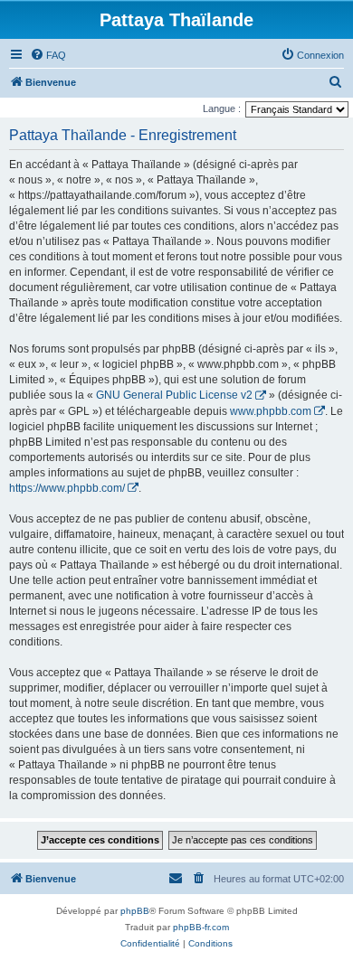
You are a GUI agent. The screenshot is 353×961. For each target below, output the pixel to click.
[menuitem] (48, 55)
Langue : (222, 108)
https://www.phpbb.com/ (67, 488)
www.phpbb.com (270, 411)
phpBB (134, 911)
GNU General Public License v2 (174, 395)
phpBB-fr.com (201, 927)
